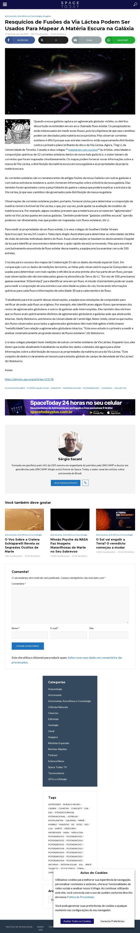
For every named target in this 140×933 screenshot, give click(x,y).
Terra (80, 868)
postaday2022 (91, 388)
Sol (81, 864)
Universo (106, 388)
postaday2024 (56, 860)
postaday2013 (56, 840)
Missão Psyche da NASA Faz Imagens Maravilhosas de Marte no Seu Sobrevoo (69, 545)
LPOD (79, 824)
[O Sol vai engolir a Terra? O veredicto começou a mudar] (115, 519)
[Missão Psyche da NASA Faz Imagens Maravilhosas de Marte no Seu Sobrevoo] (70, 519)
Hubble (52, 824)
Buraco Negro (71, 804)
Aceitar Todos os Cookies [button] (77, 921)
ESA (86, 808)
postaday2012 (74, 836)
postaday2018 (56, 848)
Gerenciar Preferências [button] (112, 921)
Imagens (47, 16)
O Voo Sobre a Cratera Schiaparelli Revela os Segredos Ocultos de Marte (22, 545)
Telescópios (68, 868)
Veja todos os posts (65, 483)
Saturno (53, 864)
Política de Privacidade (80, 897)
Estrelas (73, 816)
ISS (72, 824)
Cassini (52, 808)
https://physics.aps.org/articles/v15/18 (29, 379)
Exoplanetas (55, 820)
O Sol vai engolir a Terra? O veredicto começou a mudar (110, 543)
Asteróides (54, 804)
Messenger (54, 832)
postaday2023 (74, 856)
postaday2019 (74, 848)
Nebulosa (77, 832)
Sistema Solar (69, 864)
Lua (50, 828)
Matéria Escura (72, 388)
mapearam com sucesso (83, 149)
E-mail (54, 628)
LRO (86, 824)
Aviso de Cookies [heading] (94, 873)
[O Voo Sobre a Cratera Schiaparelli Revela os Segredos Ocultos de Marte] (24, 519)
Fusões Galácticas (38, 388)
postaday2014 (74, 840)
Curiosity (76, 808)
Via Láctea (120, 388)
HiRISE (81, 820)
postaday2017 (74, 844)
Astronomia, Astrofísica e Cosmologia (23, 16)
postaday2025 (74, 860)
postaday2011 (56, 836)
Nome (16, 628)
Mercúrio (70, 828)
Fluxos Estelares (15, 388)
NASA (66, 832)
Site (92, 628)
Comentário (19, 583)
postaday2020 (56, 852)
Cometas (64, 808)
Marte (58, 828)
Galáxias (71, 820)
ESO (50, 812)
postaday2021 (74, 852)
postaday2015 (56, 844)
